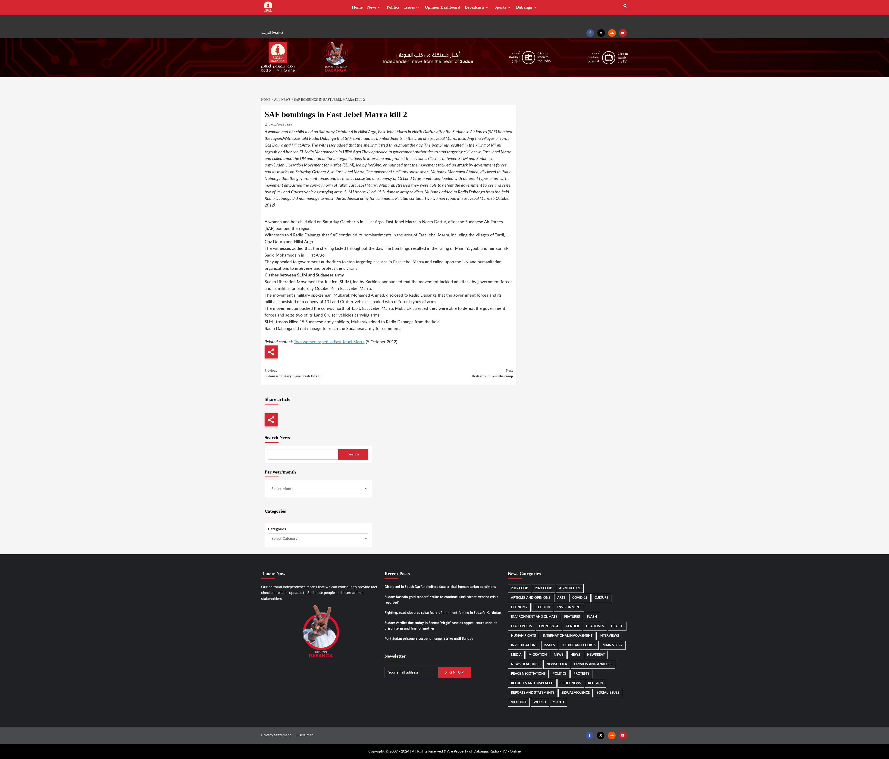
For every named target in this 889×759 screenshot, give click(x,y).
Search (353, 454)
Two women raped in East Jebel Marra (329, 342)
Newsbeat (596, 654)
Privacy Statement (276, 735)
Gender (572, 626)
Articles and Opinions (530, 597)
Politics (393, 7)
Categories (277, 529)
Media (516, 654)
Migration (538, 654)
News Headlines (525, 664)
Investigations (524, 645)
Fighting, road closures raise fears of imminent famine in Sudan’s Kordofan (443, 613)
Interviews (609, 635)
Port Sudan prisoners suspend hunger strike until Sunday (429, 638)
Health (617, 626)
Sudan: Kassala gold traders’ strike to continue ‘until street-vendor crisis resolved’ (441, 599)
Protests (581, 673)
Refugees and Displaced (532, 683)
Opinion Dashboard (442, 7)
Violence (519, 702)
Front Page (549, 626)
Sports (500, 7)
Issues (409, 7)
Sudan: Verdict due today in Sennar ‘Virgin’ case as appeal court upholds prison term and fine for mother (441, 625)
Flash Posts (521, 626)
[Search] (625, 6)
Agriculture (570, 588)
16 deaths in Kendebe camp (492, 373)
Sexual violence (575, 692)
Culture (601, 597)
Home (357, 7)
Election (542, 607)
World (540, 702)
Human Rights (523, 635)
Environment (569, 607)
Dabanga (524, 7)
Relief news (570, 683)
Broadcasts (475, 7)
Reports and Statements (532, 692)
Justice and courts (579, 645)
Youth (558, 702)
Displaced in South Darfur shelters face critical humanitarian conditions (440, 587)
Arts (561, 597)
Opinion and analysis (593, 664)
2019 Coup (519, 588)
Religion (595, 683)
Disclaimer (304, 735)
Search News (277, 437)
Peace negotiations (528, 673)
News (372, 7)
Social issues (608, 692)
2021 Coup (543, 588)
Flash (592, 616)
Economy (519, 607)
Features (572, 616)
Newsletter (556, 664)
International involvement (567, 635)
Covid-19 (580, 597)
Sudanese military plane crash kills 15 (293, 373)
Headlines (595, 626)
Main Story (613, 645)
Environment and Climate (534, 616)
